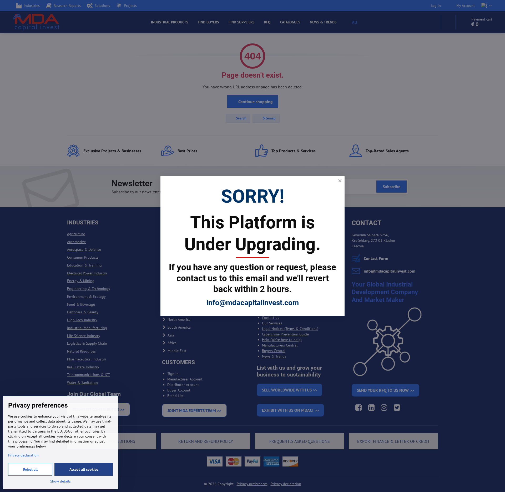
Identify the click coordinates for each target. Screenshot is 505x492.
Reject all (30, 469)
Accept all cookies (83, 469)
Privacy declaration (23, 455)
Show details (60, 481)
